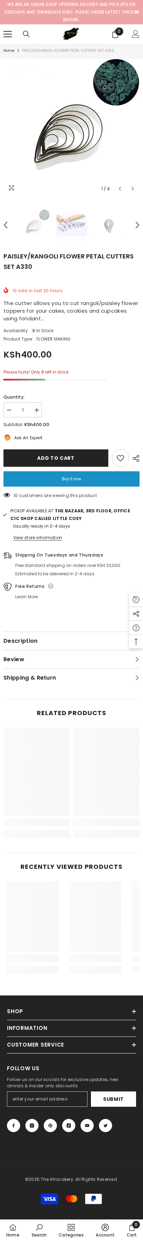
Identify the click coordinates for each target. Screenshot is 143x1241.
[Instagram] (32, 1125)
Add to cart (56, 458)
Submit (113, 1099)
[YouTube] (87, 1125)
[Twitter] (105, 1125)
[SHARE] (134, 458)
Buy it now (71, 479)
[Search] (26, 34)
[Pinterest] (50, 1125)
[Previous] (120, 189)
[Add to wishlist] (120, 458)
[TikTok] (68, 1125)
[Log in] (136, 34)
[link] (36, 822)
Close (137, 12)
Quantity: (14, 397)
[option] (71, 127)
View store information (37, 538)
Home (8, 50)
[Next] (133, 189)
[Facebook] (13, 1125)
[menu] (7, 34)
